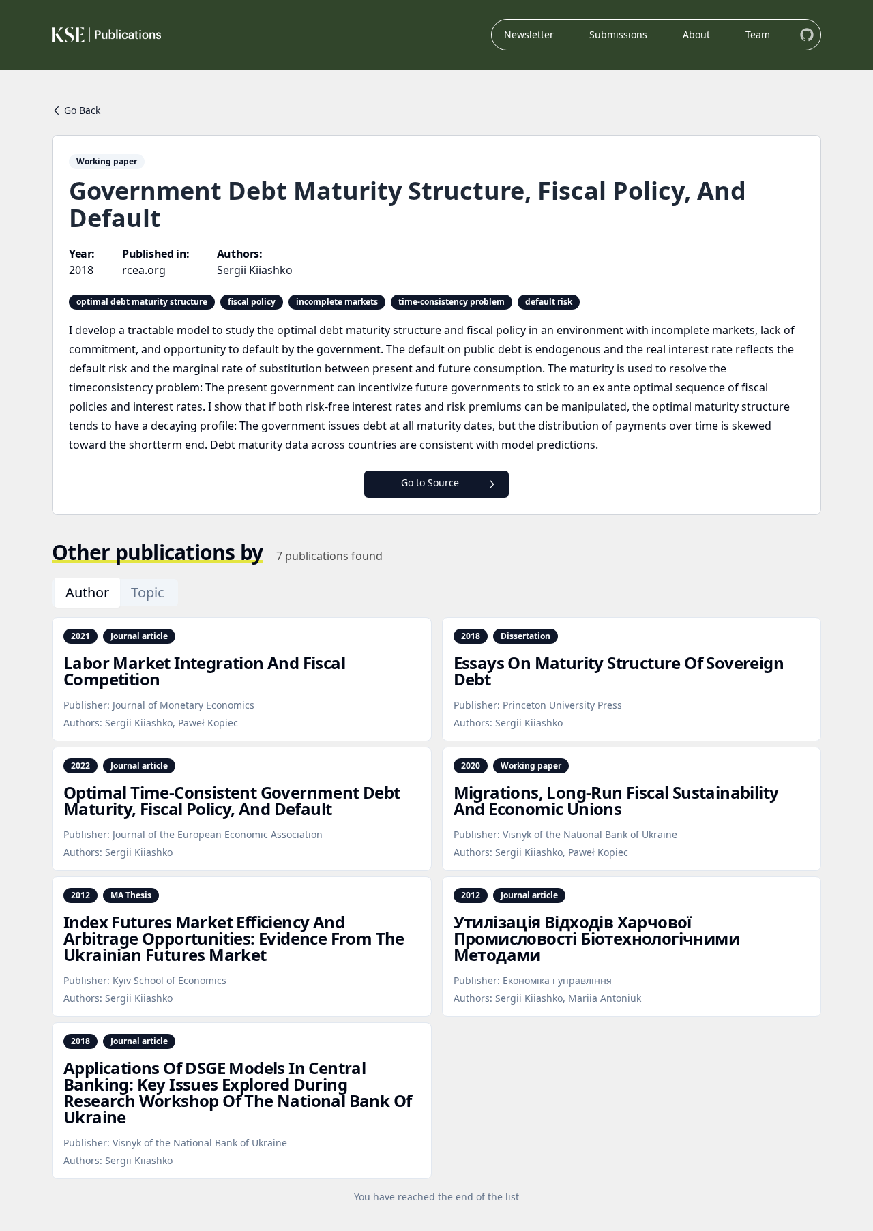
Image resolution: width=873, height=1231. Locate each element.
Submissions (618, 34)
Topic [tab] (147, 592)
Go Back (82, 110)
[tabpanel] (436, 910)
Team (757, 34)
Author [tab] (87, 592)
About (696, 34)
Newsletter (529, 34)
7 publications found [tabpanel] (329, 555)
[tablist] (115, 592)
